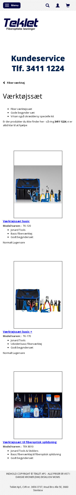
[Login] (58, 5)
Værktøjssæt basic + (17, 331)
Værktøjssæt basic (16, 221)
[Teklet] (21, 21)
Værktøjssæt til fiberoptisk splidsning (30, 442)
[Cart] (68, 5)
